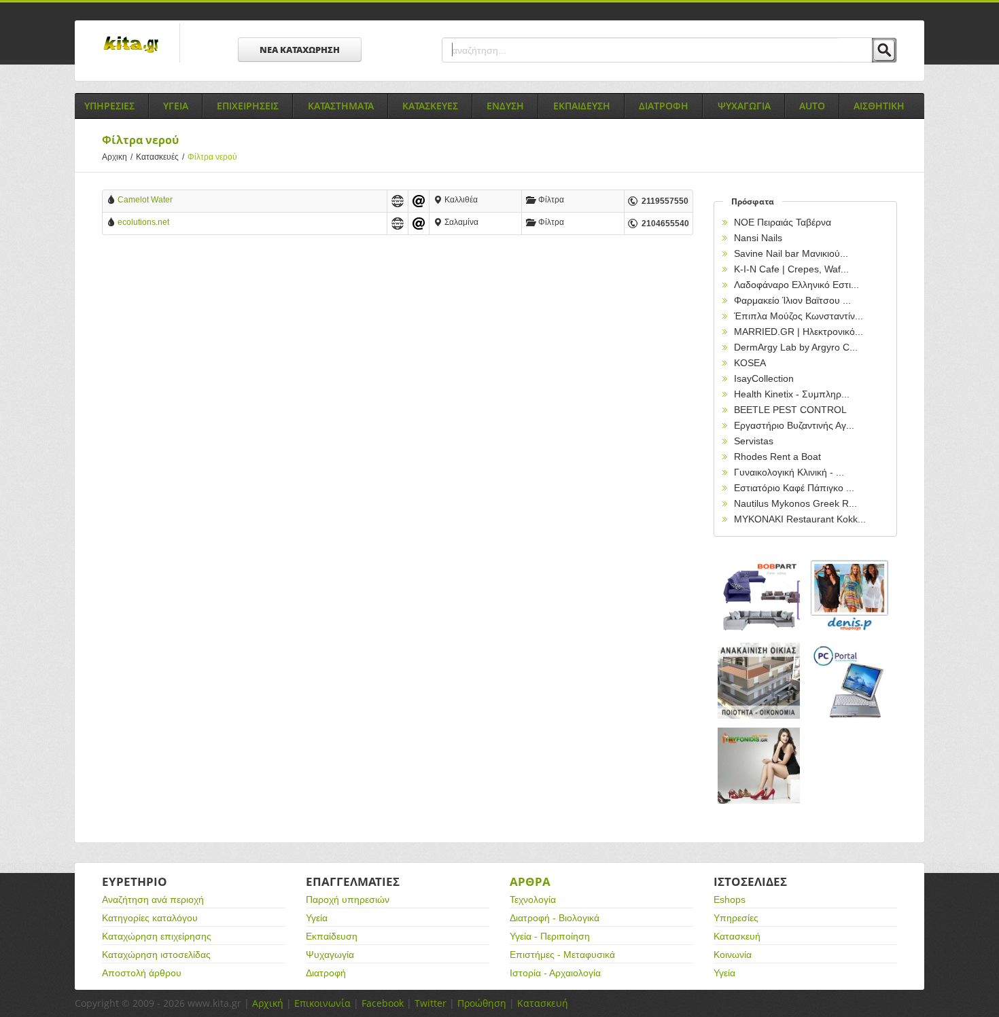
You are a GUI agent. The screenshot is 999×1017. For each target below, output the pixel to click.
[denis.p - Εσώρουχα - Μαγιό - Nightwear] (850, 596)
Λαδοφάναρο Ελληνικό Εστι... (796, 284)
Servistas (753, 440)
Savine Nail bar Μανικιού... (791, 253)
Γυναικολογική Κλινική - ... (789, 472)
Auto (812, 105)
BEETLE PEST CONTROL (790, 409)
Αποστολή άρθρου (141, 972)
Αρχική (267, 1003)
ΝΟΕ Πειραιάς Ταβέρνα (782, 222)
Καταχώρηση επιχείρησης (156, 936)
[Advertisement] (397, 357)
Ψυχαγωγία (330, 954)
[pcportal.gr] (850, 681)
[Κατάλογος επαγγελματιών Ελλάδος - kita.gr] (131, 40)
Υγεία (317, 917)
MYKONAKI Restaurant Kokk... (800, 519)
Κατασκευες (430, 105)
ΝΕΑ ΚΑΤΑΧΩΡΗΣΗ (300, 49)
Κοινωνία (733, 954)
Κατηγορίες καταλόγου (150, 917)
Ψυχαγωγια (744, 105)
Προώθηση (481, 1003)
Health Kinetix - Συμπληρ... (791, 394)
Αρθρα (530, 881)
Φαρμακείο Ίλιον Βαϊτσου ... (792, 300)
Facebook (383, 1003)
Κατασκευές (160, 157)
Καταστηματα (341, 105)
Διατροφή (326, 972)
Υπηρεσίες (736, 917)
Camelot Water (145, 199)
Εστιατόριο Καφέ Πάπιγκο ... (794, 487)
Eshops (730, 899)
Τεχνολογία (533, 899)
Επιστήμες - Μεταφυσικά (562, 954)
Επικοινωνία (322, 1003)
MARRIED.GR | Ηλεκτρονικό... (798, 331)
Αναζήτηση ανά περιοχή (153, 899)
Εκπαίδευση (331, 936)
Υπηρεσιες (109, 105)
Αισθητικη (879, 105)
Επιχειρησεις (248, 105)
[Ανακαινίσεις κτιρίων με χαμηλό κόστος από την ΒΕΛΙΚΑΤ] (759, 681)
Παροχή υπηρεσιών (347, 899)
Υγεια (175, 105)
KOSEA (750, 362)
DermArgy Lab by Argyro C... (796, 347)
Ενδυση (505, 105)
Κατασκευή (737, 936)
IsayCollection (764, 378)
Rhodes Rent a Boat (777, 456)
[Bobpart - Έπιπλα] (759, 596)
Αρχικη (117, 157)
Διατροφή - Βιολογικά (554, 917)
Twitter (430, 1003)
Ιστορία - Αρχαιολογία (555, 972)
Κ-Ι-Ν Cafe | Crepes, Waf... (791, 269)
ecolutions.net (143, 222)
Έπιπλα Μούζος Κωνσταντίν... (798, 315)
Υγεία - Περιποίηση (550, 936)
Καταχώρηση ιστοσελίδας (156, 954)
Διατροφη (663, 105)
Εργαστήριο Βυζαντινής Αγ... (794, 425)
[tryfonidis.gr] (759, 766)
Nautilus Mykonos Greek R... (795, 503)
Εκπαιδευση (581, 105)
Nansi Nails (758, 237)
